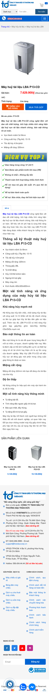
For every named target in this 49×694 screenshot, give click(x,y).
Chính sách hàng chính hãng (37, 623)
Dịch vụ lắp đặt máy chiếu (12, 608)
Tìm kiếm (41, 12)
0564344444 (15, 18)
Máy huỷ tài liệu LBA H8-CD (12, 468)
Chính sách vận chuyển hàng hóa (37, 601)
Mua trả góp (36, 107)
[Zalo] (23, 690)
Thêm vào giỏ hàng (14, 107)
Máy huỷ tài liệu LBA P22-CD (36, 468)
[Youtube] (22, 648)
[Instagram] (30, 648)
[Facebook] (7, 648)
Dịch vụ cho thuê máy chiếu (13, 593)
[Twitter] (15, 648)
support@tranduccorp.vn (16, 543)
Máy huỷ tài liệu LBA (35, 26)
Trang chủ (5, 26)
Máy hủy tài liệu (18, 26)
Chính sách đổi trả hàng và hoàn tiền (37, 586)
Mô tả (7, 208)
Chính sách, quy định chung (37, 579)
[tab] (7, 207)
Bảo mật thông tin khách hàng (37, 593)
